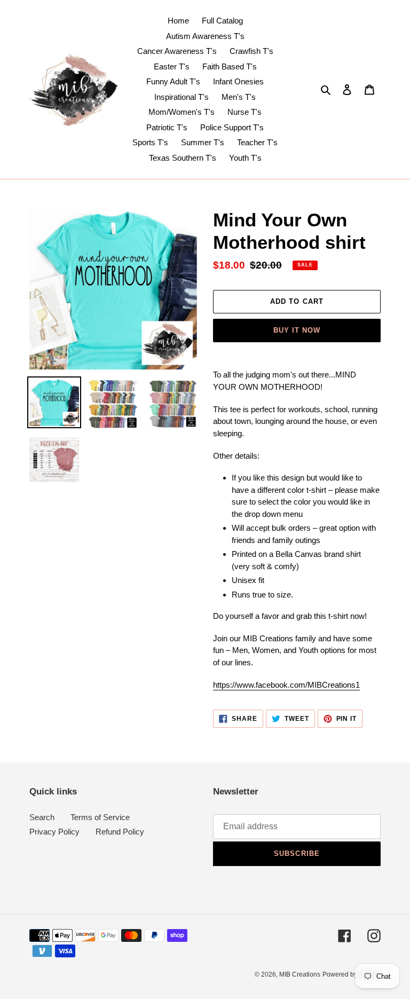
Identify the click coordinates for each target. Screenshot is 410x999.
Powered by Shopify (351, 974)
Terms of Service (100, 817)
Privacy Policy (54, 831)
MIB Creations (299, 974)
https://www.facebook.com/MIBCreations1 (286, 684)
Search (41, 817)
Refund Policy (120, 831)
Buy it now (296, 330)
